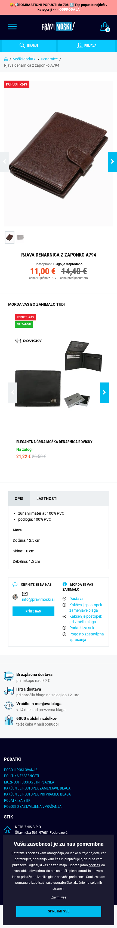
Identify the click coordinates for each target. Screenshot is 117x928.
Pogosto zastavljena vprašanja (86, 637)
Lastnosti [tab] (46, 498)
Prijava (90, 46)
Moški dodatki (24, 59)
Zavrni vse (58, 897)
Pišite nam (33, 611)
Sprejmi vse (58, 911)
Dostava (76, 598)
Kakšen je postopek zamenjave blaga (85, 607)
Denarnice (49, 59)
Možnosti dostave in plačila (29, 782)
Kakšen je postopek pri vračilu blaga (85, 619)
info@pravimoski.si (38, 599)
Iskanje (32, 46)
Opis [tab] (19, 498)
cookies (94, 865)
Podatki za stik (81, 628)
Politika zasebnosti (21, 776)
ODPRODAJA (69, 9)
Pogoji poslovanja (21, 770)
